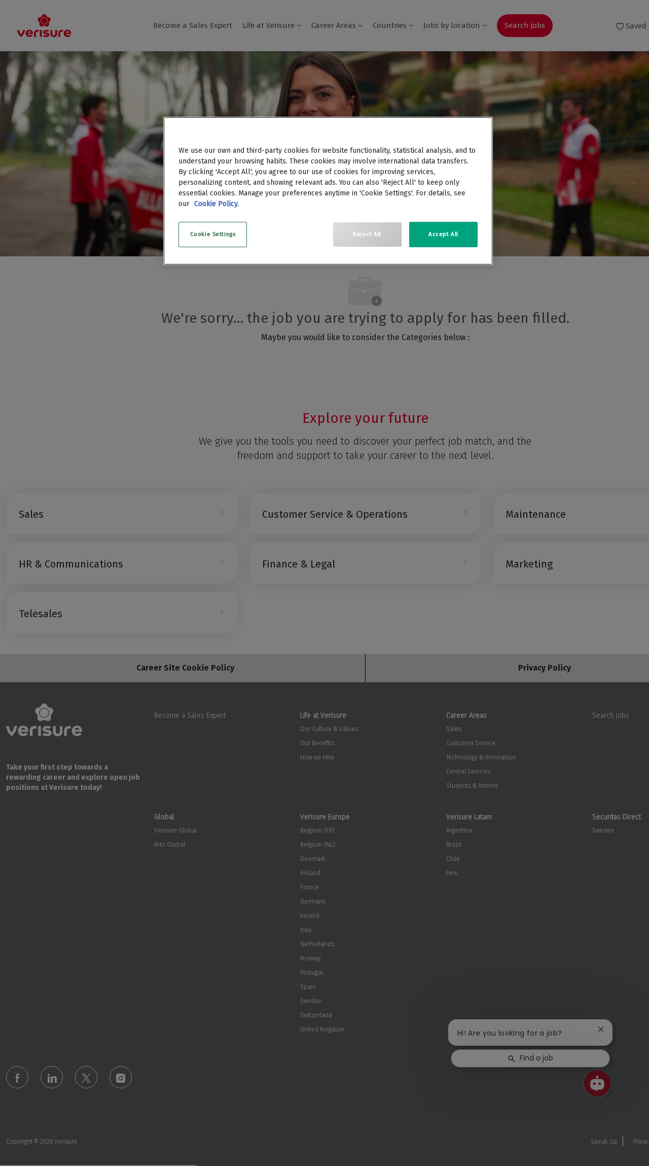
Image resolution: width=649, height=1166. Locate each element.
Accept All (443, 234)
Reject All (367, 234)
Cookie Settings (213, 234)
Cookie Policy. (216, 203)
